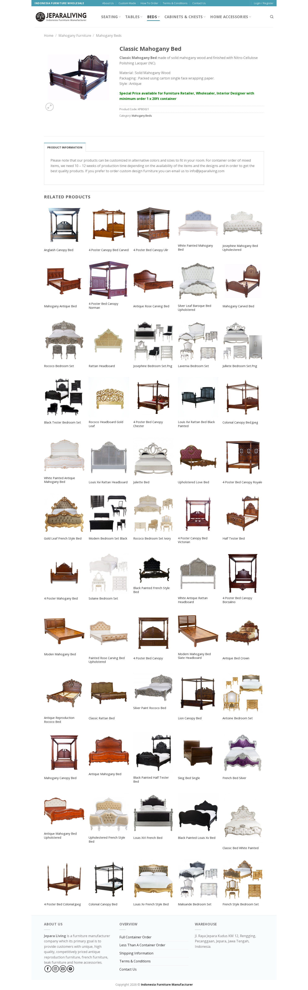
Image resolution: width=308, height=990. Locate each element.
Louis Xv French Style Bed (151, 904)
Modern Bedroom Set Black (108, 538)
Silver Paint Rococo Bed (149, 708)
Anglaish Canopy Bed (58, 250)
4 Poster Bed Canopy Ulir (150, 250)
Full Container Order (135, 937)
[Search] (271, 17)
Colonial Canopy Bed (103, 904)
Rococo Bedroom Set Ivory (152, 538)
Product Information (64, 147)
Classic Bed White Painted (241, 848)
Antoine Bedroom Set (238, 718)
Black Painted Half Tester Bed (151, 779)
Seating (109, 16)
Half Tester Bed (234, 538)
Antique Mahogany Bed (105, 774)
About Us (108, 3)
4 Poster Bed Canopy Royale (242, 482)
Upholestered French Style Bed (107, 839)
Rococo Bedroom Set (59, 366)
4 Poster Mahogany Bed (61, 598)
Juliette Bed (141, 482)
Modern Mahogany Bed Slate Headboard (194, 656)
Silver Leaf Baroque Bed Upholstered (194, 308)
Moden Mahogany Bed (60, 654)
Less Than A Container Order (142, 945)
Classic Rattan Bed (102, 718)
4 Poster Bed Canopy (148, 658)
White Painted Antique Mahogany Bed (59, 480)
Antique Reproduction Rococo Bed (59, 720)
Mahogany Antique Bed (60, 306)
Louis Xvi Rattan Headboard (108, 482)
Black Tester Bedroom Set (62, 422)
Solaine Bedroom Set (103, 598)
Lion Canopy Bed (190, 718)
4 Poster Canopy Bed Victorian (192, 540)
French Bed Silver (234, 778)
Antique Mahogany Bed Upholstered (60, 835)
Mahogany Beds (109, 35)
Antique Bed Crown (236, 658)
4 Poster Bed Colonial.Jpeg (62, 904)
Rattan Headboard (102, 366)
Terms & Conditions (175, 3)
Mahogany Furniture (74, 35)
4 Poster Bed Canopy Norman (103, 306)
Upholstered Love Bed (193, 482)
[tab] (65, 147)
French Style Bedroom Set (241, 904)
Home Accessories (229, 16)
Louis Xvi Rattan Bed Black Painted (196, 424)
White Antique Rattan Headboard (193, 600)
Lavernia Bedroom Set (193, 366)
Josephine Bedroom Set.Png (152, 366)
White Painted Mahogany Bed (195, 247)
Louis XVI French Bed (147, 838)
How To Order (149, 3)
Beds (152, 16)
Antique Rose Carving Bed (151, 306)
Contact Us (199, 3)
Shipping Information (136, 953)
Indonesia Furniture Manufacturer (167, 984)
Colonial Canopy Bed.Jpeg (240, 422)
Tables (132, 16)
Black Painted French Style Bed (151, 590)
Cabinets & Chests (183, 16)
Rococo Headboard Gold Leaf (106, 424)
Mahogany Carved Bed (238, 306)
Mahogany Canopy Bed (60, 778)
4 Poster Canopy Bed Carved (109, 250)
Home (48, 35)
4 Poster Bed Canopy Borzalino (237, 600)
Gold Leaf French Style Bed (63, 538)
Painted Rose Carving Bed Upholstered (107, 660)
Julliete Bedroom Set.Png (240, 366)
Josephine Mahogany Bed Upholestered (240, 248)
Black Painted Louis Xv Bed (196, 838)
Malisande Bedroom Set (194, 904)
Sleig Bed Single (189, 778)
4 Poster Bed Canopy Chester (148, 424)
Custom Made (127, 3)
